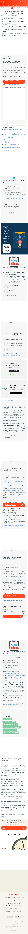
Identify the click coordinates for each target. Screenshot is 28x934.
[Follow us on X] (12, 898)
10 (15, 209)
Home (9, 903)
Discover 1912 (7, 719)
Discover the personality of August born (12, 500)
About (13, 911)
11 (17, 209)
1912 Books (15, 732)
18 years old (6, 673)
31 (15, 214)
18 (6, 7)
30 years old (12, 673)
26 (5, 214)
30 (13, 214)
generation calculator (12, 704)
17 (3, 7)
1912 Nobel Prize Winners (10, 724)
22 (17, 7)
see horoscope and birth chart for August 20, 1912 (6, 248)
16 (1, 7)
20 (7, 212)
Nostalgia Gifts (16, 903)
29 (11, 214)
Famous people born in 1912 (10, 295)
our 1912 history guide (19, 813)
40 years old (19, 673)
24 (22, 7)
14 (9, 211)
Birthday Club (13, 908)
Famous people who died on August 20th (13, 355)
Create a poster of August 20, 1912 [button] (12, 81)
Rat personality (13, 518)
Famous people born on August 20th (12, 298)
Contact (19, 911)
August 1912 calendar (17, 198)
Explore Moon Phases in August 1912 (12, 600)
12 (5, 211)
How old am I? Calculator (13, 675)
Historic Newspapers (10, 905)
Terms (13, 913)
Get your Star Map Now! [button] (11, 616)
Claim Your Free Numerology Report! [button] (10, 505)
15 (11, 211)
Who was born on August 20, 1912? (12, 133)
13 (7, 211)
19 (9, 7)
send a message (14, 370)
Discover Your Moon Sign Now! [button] (11, 596)
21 (14, 7)
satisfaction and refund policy (12, 84)
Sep (19, 5)
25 (25, 7)
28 (9, 214)
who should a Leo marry (17, 490)
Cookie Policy (17, 916)
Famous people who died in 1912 (11, 353)
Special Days (20, 905)
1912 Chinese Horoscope (9, 730)
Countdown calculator (13, 690)
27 (7, 214)
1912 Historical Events (9, 721)
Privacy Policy (10, 916)
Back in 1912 (7, 151)
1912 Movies (6, 732)
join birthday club (16, 393)
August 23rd (17, 496)
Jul (8, 5)
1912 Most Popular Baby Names (11, 727)
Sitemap (8, 911)
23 (19, 7)
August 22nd (15, 494)
